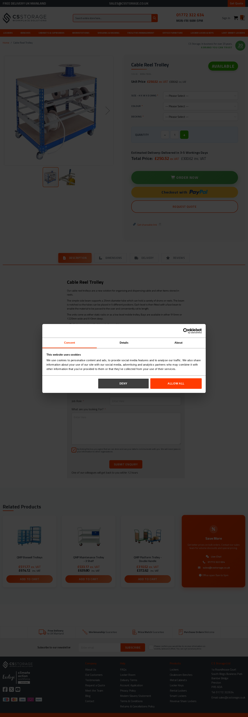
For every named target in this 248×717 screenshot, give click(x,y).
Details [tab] (124, 342)
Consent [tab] (69, 342)
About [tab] (178, 342)
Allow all (176, 383)
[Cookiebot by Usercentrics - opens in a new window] (186, 331)
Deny (123, 383)
